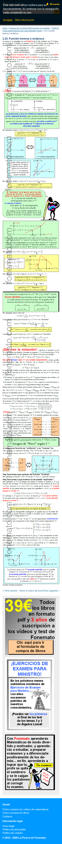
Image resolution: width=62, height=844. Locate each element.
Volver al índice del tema (31, 590)
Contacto (7, 816)
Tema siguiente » (51, 590)
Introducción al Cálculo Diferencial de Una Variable (29, 28)
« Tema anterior (9, 590)
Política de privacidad (13, 829)
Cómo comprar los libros (15, 812)
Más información (24, 20)
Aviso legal (8, 826)
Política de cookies (12, 832)
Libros (4, 28)
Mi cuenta (54, 4)
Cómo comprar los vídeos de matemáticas (25, 809)
